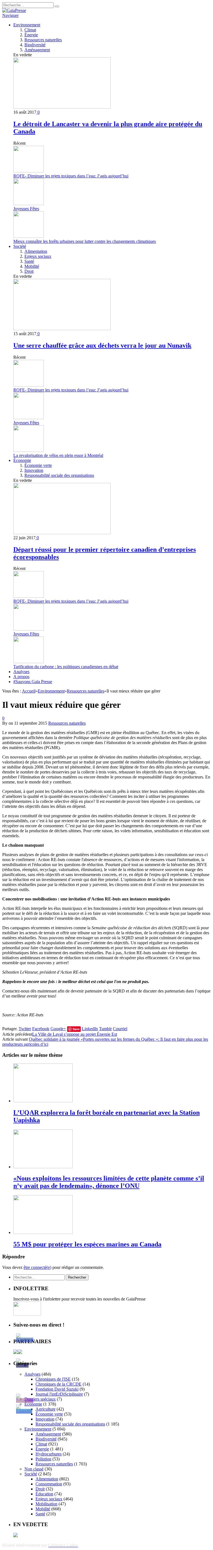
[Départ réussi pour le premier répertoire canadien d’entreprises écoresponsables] (62, 532)
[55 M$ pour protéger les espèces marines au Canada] (43, 1232)
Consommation (49, 1484)
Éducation (44, 1494)
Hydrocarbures (49, 1454)
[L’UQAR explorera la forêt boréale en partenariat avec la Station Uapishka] (43, 1100)
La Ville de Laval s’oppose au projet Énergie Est (74, 1034)
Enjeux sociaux (37, 256)
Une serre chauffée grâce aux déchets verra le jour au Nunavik (102, 345)
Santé (29, 261)
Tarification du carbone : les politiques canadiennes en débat (65, 666)
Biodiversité (34, 44)
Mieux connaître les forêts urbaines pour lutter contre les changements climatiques (84, 241)
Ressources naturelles (43, 39)
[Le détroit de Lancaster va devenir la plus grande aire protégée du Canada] (62, 107)
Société (19, 246)
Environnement (26, 24)
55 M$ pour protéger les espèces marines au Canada (87, 1244)
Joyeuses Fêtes (26, 208)
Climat (30, 29)
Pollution (43, 1459)
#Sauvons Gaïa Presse (32, 681)
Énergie (31, 34)
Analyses (21, 671)
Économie (22, 460)
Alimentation (35, 251)
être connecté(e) (37, 1267)
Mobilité (31, 266)
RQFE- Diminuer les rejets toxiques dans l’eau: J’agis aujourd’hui (70, 176)
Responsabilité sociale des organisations (59, 475)
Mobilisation (46, 1503)
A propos (21, 676)
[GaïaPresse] (14, 10)
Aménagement (37, 49)
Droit (29, 271)
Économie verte (38, 465)
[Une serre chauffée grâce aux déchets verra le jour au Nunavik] (62, 328)
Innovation (33, 470)
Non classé (34, 1469)
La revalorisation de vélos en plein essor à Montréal (58, 455)
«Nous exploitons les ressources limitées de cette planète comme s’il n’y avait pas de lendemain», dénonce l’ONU (108, 1182)
